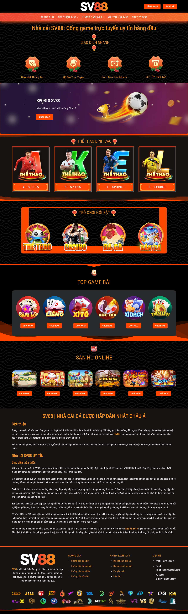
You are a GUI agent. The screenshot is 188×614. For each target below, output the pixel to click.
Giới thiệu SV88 (67, 17)
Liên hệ (116, 576)
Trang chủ (47, 17)
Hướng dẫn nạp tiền (80, 571)
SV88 (117, 434)
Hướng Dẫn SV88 (92, 17)
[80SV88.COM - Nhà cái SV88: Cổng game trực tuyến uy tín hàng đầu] (94, 6)
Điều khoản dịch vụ (122, 560)
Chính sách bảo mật (122, 566)
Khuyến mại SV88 (118, 17)
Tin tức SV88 (139, 17)
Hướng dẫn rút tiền (80, 576)
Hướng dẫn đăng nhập (81, 566)
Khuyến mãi (119, 571)
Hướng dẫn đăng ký (80, 560)
